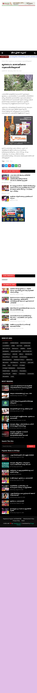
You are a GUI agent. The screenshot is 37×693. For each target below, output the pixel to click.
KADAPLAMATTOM (16, 351)
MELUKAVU (5, 362)
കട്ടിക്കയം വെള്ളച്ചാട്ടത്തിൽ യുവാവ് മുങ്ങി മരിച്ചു (21, 471)
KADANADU (6, 351)
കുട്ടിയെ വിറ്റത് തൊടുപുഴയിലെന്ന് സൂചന (21, 197)
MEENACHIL (29, 360)
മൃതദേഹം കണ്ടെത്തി (17, 501)
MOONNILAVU (14, 362)
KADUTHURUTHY (27, 351)
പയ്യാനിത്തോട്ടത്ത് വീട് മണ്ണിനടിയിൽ (22, 455)
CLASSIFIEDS (6, 346)
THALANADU (23, 371)
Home (3, 61)
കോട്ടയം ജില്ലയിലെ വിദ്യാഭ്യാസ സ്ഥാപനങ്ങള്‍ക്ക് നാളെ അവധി (20, 463)
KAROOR (15, 354)
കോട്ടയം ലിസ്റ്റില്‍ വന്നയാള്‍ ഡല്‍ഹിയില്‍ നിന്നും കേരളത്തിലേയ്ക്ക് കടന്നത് (19, 433)
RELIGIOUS (14, 371)
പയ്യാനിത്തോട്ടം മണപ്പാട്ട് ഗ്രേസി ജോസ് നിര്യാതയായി (22, 494)
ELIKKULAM (27, 346)
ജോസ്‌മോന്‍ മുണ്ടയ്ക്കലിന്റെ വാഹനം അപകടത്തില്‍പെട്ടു (22, 309)
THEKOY (14, 374)
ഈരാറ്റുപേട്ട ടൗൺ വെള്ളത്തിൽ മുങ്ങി (20, 509)
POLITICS (15, 365)
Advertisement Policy (28, 519)
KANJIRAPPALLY (6, 354)
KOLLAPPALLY (6, 357)
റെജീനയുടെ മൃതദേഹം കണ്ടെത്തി (21, 478)
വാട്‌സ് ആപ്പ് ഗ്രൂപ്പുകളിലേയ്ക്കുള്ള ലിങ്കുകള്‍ (21, 402)
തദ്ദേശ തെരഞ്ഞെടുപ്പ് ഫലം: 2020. (21, 393)
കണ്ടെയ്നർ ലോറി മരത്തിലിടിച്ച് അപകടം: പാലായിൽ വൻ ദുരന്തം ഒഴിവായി (21, 317)
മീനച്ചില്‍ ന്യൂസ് (18, 53)
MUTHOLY (23, 362)
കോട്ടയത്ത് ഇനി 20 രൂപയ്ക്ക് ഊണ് (21, 409)
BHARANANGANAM (25, 343)
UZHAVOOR (31, 374)
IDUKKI (29, 348)
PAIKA (4, 365)
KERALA (21, 354)
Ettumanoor (15, 348)
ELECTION (19, 346)
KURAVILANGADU (7, 360)
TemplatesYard (17, 523)
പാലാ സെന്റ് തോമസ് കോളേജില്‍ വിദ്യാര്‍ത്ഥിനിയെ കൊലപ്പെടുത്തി (21, 386)
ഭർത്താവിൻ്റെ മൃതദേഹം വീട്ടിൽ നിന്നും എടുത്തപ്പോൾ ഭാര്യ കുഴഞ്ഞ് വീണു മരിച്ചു (22, 290)
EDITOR (5, 71)
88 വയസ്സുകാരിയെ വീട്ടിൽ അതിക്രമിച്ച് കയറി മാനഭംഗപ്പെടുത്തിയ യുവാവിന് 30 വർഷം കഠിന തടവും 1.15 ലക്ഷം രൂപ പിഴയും (22, 188)
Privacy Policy (16, 521)
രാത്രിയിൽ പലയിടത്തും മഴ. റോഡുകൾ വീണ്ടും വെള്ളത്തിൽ (20, 486)
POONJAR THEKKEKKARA (9, 368)
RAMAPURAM (6, 371)
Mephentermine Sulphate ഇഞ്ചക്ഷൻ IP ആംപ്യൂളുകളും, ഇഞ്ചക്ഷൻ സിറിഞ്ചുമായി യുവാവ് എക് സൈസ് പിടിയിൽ (22, 300)
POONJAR (22, 365)
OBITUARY (30, 362)
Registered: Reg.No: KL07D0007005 (12, 519)
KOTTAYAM (15, 357)
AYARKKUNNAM (14, 343)
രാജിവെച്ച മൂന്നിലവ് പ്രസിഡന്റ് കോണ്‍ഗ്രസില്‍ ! (20, 325)
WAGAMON (6, 376)
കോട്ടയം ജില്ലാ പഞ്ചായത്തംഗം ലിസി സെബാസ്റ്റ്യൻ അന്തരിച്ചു (22, 425)
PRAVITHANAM (21, 368)
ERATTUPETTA (6, 348)
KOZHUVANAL (23, 357)
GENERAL (22, 348)
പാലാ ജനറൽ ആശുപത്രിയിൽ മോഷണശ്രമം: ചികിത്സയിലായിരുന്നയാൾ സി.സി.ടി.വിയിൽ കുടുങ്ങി (20, 178)
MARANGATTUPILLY (19, 360)
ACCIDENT (5, 343)
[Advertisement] (18, 31)
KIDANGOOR (28, 354)
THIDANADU (22, 374)
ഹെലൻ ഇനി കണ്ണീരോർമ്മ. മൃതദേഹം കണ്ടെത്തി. (22, 417)
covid (12, 376)
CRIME (7, 161)
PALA (7, 61)
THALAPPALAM (6, 374)
